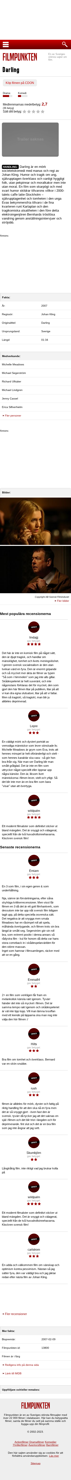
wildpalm (34, 810)
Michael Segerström (14, 372)
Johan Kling (48, 314)
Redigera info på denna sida (22, 1364)
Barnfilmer (52, 1444)
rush (34, 1088)
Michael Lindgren (12, 389)
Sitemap (36, 1463)
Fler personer (13, 415)
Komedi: (22, 93)
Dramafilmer (36, 1441)
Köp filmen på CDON (20, 82)
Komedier (50, 1441)
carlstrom (34, 1249)
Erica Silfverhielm (12, 407)
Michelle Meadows (13, 364)
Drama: (7, 93)
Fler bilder (63, 600)
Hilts (34, 1044)
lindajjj (33, 637)
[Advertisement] (35, 263)
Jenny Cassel (10, 398)
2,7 (44, 104)
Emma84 (34, 979)
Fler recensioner (16, 1314)
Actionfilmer (22, 1441)
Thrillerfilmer (20, 1444)
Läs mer (54, 1455)
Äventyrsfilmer (36, 1444)
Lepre (34, 726)
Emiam (34, 870)
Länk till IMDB (13, 1373)
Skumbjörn (34, 1152)
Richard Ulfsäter (11, 381)
